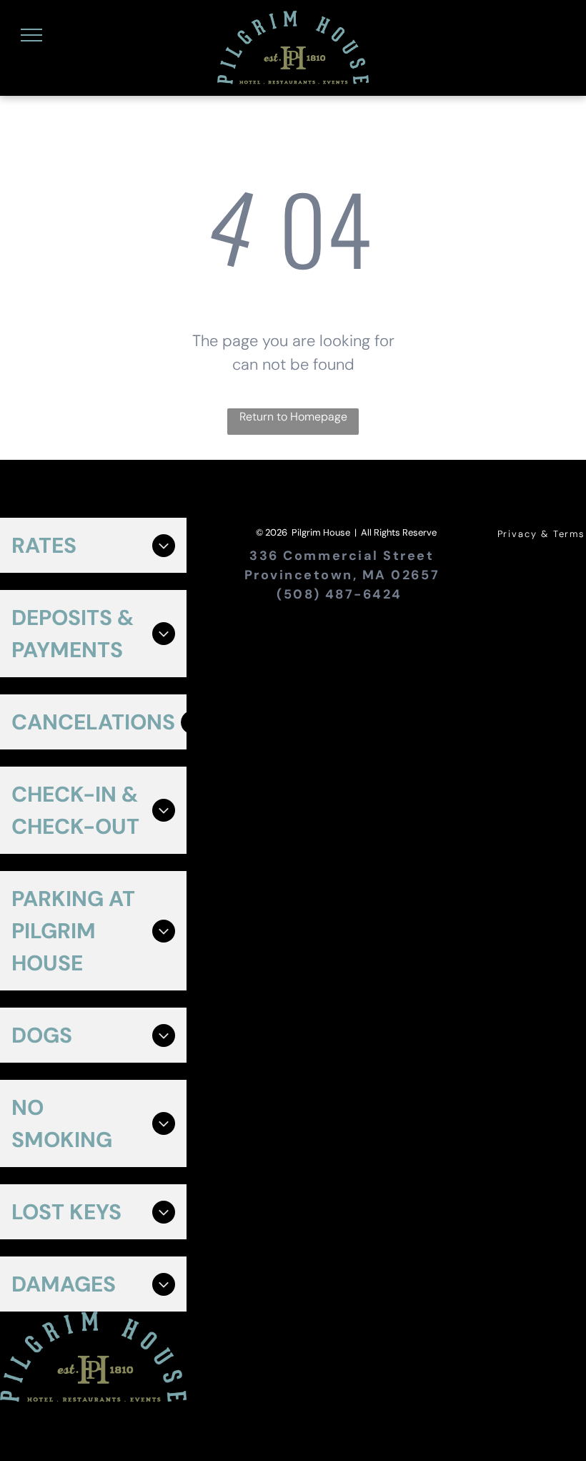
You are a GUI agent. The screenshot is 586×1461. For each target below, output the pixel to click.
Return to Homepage (293, 416)
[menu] (31, 35)
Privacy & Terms (541, 534)
